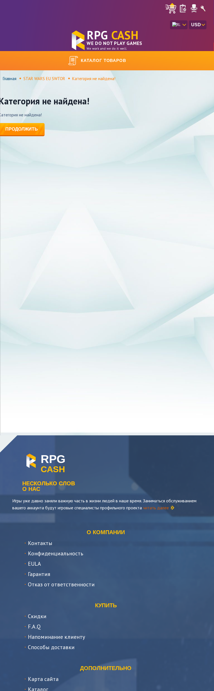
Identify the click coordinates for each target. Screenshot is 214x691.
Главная (9, 78)
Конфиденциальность (55, 553)
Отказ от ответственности (61, 584)
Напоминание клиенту (56, 636)
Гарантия (39, 574)
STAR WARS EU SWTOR (44, 78)
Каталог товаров (103, 60)
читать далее (156, 507)
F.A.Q (34, 626)
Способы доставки (51, 647)
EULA (34, 563)
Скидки (37, 616)
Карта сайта (43, 679)
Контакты (40, 543)
